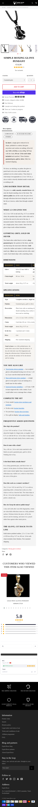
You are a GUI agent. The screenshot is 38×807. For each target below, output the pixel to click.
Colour (5, 75)
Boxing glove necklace (14, 549)
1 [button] (18, 54)
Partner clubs (6, 719)
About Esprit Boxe (8, 752)
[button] (19, 67)
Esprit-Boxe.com (11, 798)
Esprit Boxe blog (7, 746)
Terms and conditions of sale (10, 731)
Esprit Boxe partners (8, 749)
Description (7, 128)
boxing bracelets (19, 408)
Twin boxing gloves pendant (14, 369)
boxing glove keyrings (22, 411)
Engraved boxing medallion (14, 387)
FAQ (3, 737)
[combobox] (35, 646)
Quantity (30, 75)
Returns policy (6, 725)
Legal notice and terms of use (11, 728)
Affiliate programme (8, 734)
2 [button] (20, 54)
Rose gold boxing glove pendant (16, 378)
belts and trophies (24, 415)
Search (4, 722)
